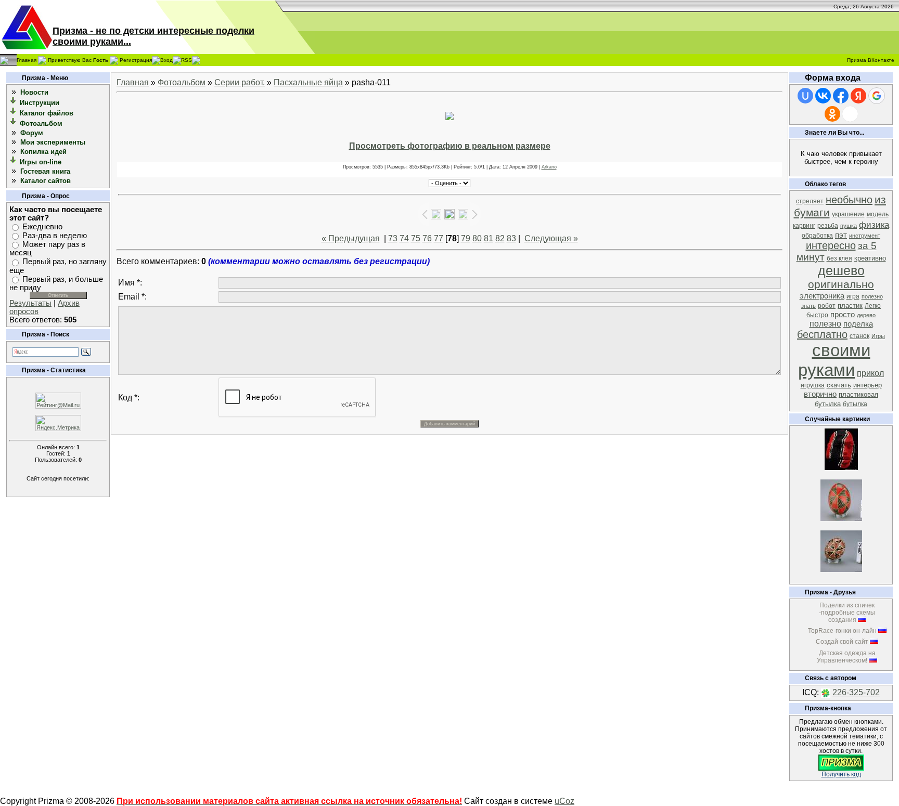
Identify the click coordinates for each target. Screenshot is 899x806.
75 (415, 238)
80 (477, 238)
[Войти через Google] (876, 95)
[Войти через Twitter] (850, 114)
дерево (866, 315)
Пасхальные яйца (308, 82)
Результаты (30, 303)
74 (404, 238)
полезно (825, 323)
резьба (827, 225)
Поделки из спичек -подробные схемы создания (847, 612)
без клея (839, 258)
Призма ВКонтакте (870, 60)
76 (427, 238)
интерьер (867, 385)
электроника (822, 296)
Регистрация (136, 59)
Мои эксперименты (52, 142)
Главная (26, 59)
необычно (849, 199)
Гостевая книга (45, 171)
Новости (34, 92)
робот (827, 305)
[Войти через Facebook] (841, 95)
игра (852, 296)
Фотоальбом (41, 123)
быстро (817, 315)
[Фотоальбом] (13, 123)
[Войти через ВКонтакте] (823, 95)
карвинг (804, 225)
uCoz (564, 801)
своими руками (834, 360)
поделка (858, 324)
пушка (848, 226)
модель (878, 214)
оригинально (841, 284)
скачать (839, 385)
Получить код (841, 774)
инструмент (864, 235)
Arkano (549, 167)
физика (874, 224)
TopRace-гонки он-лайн (842, 630)
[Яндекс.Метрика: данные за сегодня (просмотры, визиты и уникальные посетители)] (58, 423)
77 (438, 238)
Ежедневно (42, 227)
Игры (878, 336)
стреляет (810, 201)
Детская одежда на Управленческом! (846, 656)
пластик (850, 305)
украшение (848, 214)
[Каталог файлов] (13, 112)
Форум (31, 133)
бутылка (855, 404)
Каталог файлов (46, 113)
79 (465, 238)
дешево (841, 270)
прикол (870, 373)
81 (488, 238)
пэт (841, 235)
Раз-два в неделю (54, 235)
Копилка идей (43, 151)
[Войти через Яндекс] (858, 95)
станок (859, 336)
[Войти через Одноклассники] (832, 114)
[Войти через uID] (805, 95)
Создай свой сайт (842, 641)
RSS (186, 59)
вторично (820, 394)
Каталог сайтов (45, 181)
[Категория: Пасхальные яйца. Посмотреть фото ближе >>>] (841, 518)
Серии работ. (239, 82)
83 (511, 238)
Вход (166, 59)
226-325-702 (856, 692)
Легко (873, 305)
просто (842, 314)
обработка (817, 235)
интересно (831, 245)
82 (500, 238)
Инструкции (39, 103)
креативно (870, 258)
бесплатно (822, 334)
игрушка (813, 385)
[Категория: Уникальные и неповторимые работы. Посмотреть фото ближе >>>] (841, 467)
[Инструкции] (13, 102)
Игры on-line (40, 162)
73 (392, 238)
